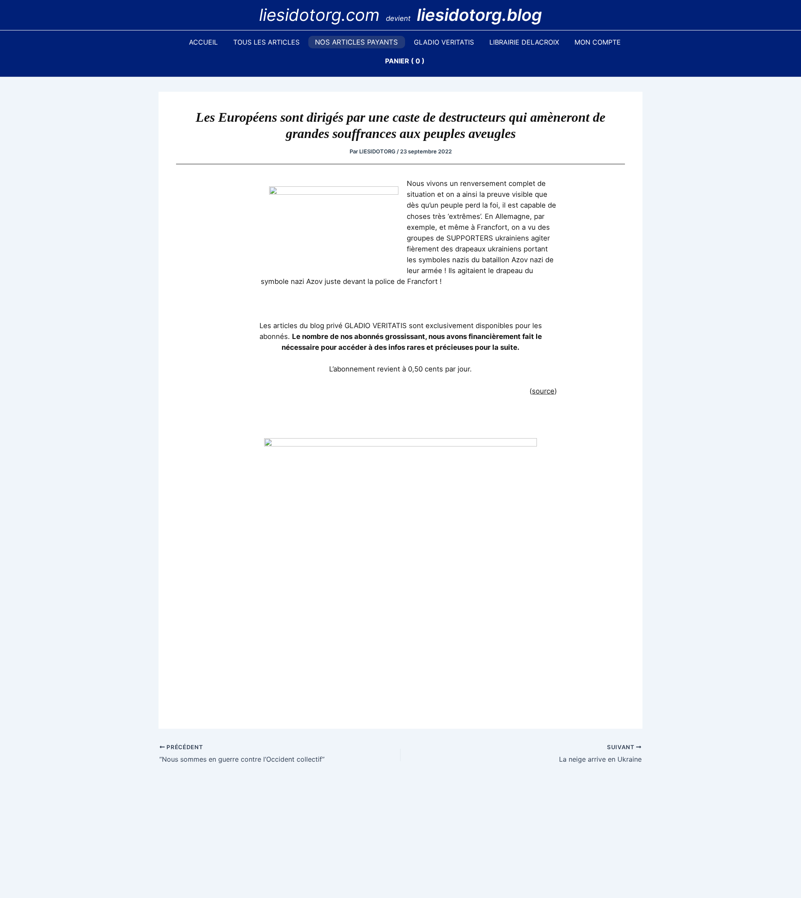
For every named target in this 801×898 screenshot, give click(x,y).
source (543, 391)
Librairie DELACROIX (524, 42)
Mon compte (597, 42)
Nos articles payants (356, 42)
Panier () (405, 61)
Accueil (203, 42)
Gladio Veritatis (444, 42)
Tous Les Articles (266, 42)
